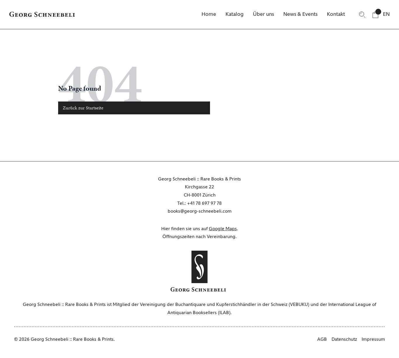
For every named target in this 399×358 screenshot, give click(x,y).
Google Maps (223, 229)
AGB (322, 339)
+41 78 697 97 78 (204, 203)
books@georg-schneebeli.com (200, 211)
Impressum (373, 339)
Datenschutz (344, 339)
